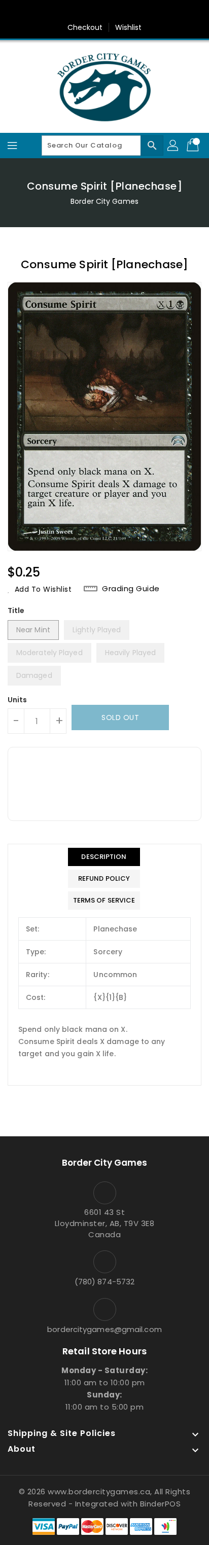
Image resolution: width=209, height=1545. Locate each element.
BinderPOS (160, 1503)
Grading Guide (131, 589)
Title (16, 610)
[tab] (104, 857)
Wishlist (128, 27)
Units (17, 699)
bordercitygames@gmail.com (104, 1329)
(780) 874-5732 (104, 1281)
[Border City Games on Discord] (133, 11)
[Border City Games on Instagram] (114, 11)
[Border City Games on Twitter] (94, 11)
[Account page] (173, 145)
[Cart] (194, 145)
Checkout (85, 27)
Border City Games (104, 201)
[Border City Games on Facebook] (75, 11)
